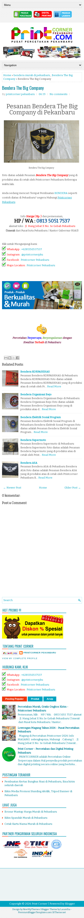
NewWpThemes (31, 909)
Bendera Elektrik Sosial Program (40, 417)
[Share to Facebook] (17, 358)
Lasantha (65, 909)
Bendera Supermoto (33, 439)
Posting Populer (14, 699)
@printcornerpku (32, 254)
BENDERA (60, 193)
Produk (35, 699)
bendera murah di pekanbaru (32, 75)
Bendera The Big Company (23, 87)
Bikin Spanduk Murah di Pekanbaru (25, 817)
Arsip (50, 699)
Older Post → (72, 487)
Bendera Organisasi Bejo (36, 394)
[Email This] (6, 358)
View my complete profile (20, 658)
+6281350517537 (31, 249)
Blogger (70, 903)
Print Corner (39, 903)
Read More (54, 386)
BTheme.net (59, 912)
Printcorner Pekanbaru (35, 260)
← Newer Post (12, 487)
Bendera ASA (28, 462)
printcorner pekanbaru (39, 653)
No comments (58, 94)
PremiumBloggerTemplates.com (35, 912)
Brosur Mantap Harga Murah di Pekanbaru (30, 811)
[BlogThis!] (10, 358)
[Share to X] (14, 358)
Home (7, 75)
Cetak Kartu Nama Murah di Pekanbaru (28, 823)
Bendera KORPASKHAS (35, 371)
